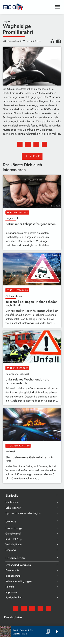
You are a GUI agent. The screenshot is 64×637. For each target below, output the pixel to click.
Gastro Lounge (13, 528)
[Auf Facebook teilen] (20, 144)
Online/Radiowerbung (18, 565)
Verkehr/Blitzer (13, 544)
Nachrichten (12, 502)
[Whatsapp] (40, 608)
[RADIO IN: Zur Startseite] (28, 6)
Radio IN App (13, 539)
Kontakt (9, 587)
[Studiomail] (15, 608)
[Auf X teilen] (28, 144)
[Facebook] (24, 608)
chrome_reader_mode (58, 41)
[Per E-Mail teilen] (44, 144)
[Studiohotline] (48, 608)
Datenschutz (12, 570)
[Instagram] (32, 608)
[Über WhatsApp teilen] (36, 144)
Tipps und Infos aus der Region (23, 513)
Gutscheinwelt (13, 534)
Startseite (11, 495)
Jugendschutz (12, 576)
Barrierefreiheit (13, 597)
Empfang (10, 550)
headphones (52, 41)
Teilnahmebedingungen (18, 581)
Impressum (11, 592)
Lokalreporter (12, 508)
